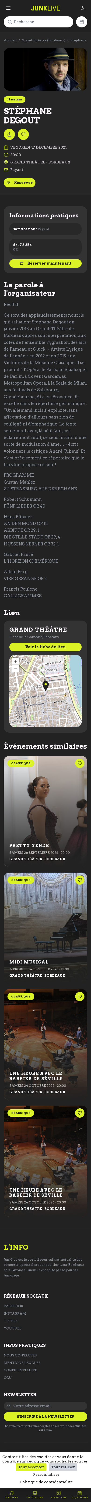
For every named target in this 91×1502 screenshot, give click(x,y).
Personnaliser (46, 1474)
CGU (8, 1377)
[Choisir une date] (81, 21)
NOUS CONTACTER (21, 1355)
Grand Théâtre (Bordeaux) (43, 40)
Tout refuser (63, 1467)
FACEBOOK (14, 1306)
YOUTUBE (12, 1328)
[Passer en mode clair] (82, 8)
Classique (15, 99)
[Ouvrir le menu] (8, 8)
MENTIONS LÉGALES (22, 1363)
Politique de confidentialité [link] (46, 1482)
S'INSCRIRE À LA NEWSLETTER (45, 1417)
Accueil (10, 40)
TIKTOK (11, 1321)
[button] (45, 686)
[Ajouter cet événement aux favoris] (23, 134)
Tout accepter (31, 1467)
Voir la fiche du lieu (45, 647)
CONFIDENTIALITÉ (20, 1370)
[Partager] (9, 134)
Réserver (23, 182)
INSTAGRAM (15, 1313)
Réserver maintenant (49, 263)
